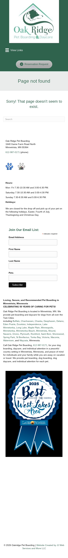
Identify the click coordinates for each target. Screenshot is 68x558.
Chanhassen (27, 321)
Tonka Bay (35, 337)
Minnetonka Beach (25, 330)
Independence (34, 324)
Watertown (8, 340)
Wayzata (23, 340)
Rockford (35, 334)
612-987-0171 (13, 152)
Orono (15, 334)
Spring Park (9, 337)
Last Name (14, 261)
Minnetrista (41, 330)
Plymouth (24, 334)
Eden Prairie (9, 324)
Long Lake (21, 327)
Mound (51, 330)
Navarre (7, 334)
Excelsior (21, 324)
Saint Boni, (46, 334)
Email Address (16, 237)
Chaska (38, 321)
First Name (14, 249)
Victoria (45, 337)
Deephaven (49, 321)
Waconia (55, 337)
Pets (11, 273)
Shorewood (58, 334)
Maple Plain (34, 327)
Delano (60, 321)
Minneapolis (47, 327)
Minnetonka (9, 330)
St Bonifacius (22, 337)
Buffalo (16, 321)
